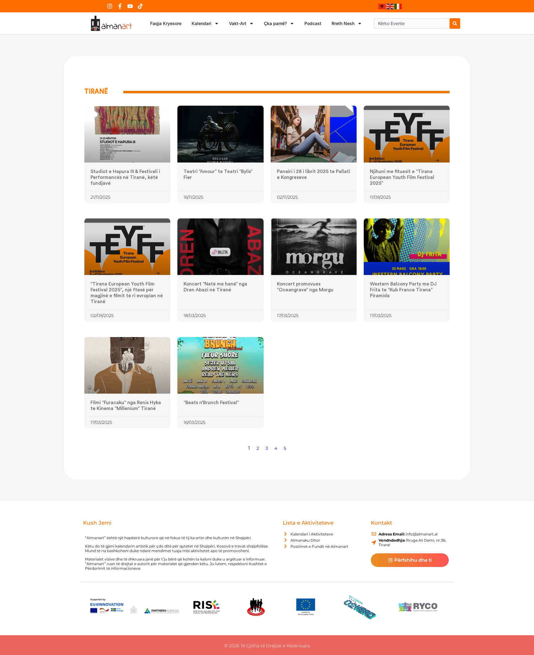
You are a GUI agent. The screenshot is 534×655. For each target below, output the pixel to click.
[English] (390, 6)
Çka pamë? (275, 23)
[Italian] (398, 6)
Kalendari (201, 23)
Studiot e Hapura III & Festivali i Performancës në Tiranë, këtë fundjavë (125, 177)
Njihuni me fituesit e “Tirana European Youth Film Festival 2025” (402, 177)
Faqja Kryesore (165, 23)
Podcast (312, 23)
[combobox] (412, 23)
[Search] (455, 23)
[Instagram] (109, 6)
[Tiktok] (140, 6)
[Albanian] (382, 6)
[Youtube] (130, 6)
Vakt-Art (237, 23)
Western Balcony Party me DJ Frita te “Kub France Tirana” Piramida (403, 289)
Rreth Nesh (343, 23)
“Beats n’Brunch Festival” (211, 402)
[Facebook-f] (120, 6)
